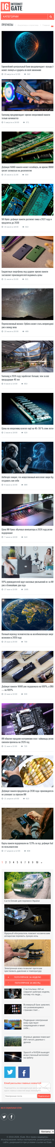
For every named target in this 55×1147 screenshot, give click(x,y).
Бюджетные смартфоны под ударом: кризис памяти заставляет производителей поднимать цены (25, 273)
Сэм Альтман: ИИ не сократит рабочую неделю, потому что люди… (36, 992)
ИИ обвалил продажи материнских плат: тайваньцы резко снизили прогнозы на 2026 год (28, 740)
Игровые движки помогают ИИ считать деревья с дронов (36, 1039)
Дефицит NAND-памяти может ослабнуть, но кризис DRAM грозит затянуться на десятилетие (28, 168)
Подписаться (44, 1096)
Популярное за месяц (27, 983)
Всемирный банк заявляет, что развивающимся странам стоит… (36, 1007)
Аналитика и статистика (28, 25)
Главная (46, 25)
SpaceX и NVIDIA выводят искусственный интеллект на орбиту (36, 1055)
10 (37, 862)
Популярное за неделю (27, 977)
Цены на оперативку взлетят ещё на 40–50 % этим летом (28, 428)
